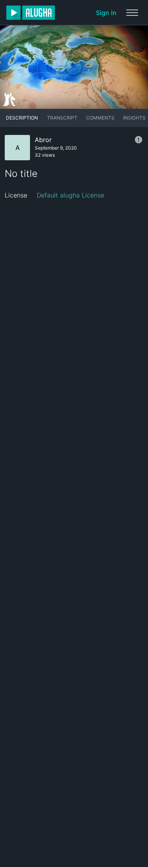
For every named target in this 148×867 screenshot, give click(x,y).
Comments (100, 118)
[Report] (138, 139)
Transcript (62, 118)
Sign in (106, 13)
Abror (43, 140)
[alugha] (30, 13)
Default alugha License (70, 195)
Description (22, 118)
